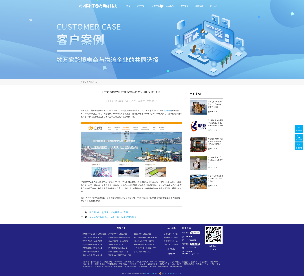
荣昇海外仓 (163, 262)
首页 (128, 6)
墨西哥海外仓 (163, 266)
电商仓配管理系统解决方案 (144, 244)
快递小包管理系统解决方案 (92, 255)
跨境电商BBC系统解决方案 (92, 248)
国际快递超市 (100, 264)
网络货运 (199, 264)
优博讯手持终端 (176, 266)
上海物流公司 (129, 262)
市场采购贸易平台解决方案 (92, 241)
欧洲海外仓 (143, 266)
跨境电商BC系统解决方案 (117, 248)
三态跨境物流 (175, 262)
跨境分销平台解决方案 (142, 234)
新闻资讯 (199, 6)
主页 (83, 82)
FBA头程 (133, 264)
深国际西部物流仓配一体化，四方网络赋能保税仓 (112, 217)
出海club (153, 262)
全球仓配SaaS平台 (171, 234)
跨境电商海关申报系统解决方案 (146, 237)
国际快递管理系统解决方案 (118, 252)
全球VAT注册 (164, 264)
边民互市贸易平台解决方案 (118, 241)
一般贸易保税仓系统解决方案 (145, 248)
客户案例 (184, 6)
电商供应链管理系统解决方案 (119, 237)
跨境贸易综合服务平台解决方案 (94, 234)
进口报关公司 (88, 264)
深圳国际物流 (112, 264)
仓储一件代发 (176, 264)
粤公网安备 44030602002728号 (172, 273)
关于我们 (213, 6)
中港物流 (141, 264)
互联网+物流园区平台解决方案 (119, 255)
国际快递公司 (96, 262)
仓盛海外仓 (118, 266)
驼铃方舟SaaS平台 (171, 244)
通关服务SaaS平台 (171, 241)
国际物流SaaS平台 (171, 237)
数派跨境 (108, 266)
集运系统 (194, 262)
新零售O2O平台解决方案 (117, 234)
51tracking (118, 262)
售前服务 (185, 233)
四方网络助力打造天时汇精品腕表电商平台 (109, 212)
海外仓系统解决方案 (115, 244)
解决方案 (155, 6)
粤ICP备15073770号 (151, 273)
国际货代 (185, 262)
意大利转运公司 (130, 266)
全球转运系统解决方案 (91, 252)
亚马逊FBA (123, 264)
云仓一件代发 (210, 264)
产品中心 (141, 6)
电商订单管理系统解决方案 (92, 237)
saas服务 (170, 6)
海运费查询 (214, 262)
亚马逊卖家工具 (142, 262)
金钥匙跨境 (108, 262)
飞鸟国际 (152, 266)
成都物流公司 (152, 264)
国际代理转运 (189, 264)
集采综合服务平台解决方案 (144, 241)
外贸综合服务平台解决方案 (92, 244)
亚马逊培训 (204, 262)
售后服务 (185, 244)
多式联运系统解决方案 (142, 252)
